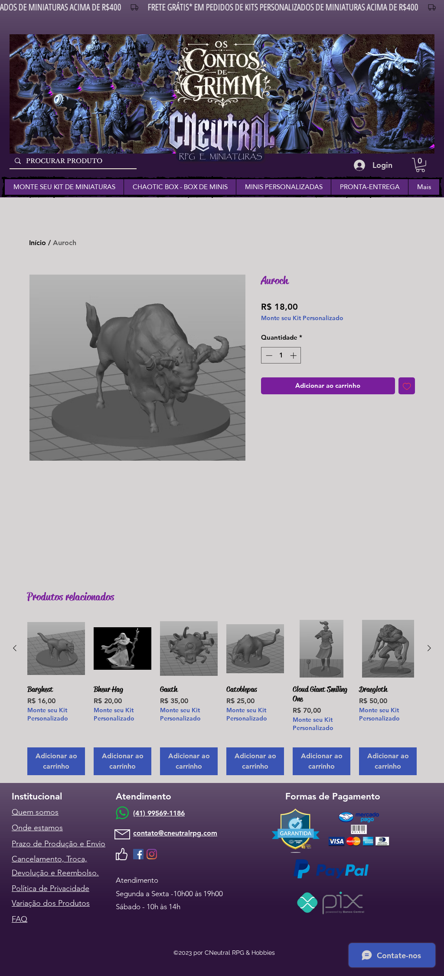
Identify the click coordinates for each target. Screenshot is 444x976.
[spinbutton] (281, 355)
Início (37, 243)
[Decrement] (268, 355)
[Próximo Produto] (429, 648)
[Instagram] (152, 854)
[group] (222, 697)
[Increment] (294, 355)
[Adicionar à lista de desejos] (406, 385)
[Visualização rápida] (56, 649)
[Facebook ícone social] (138, 854)
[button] (420, 165)
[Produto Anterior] (15, 648)
